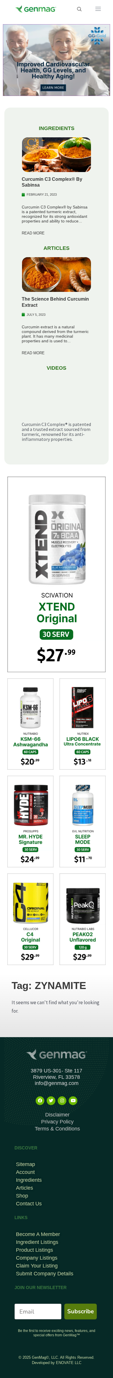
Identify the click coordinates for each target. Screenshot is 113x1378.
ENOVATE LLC (68, 1363)
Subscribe (80, 1311)
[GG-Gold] (56, 59)
